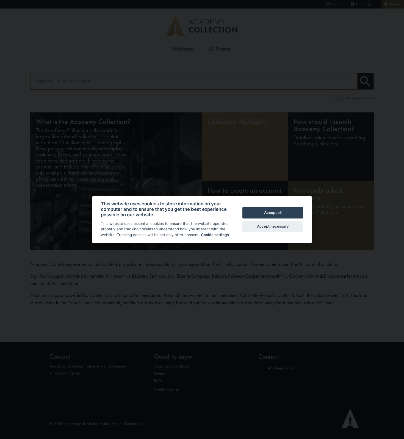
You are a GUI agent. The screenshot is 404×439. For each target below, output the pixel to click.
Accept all (272, 212)
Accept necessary (273, 226)
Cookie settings (215, 235)
